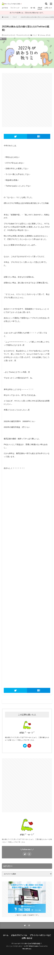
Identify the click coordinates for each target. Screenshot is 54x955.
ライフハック (14, 8)
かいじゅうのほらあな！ (33, 943)
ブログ (40, 8)
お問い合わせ (49, 8)
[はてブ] (38, 136)
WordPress (26, 949)
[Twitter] (15, 136)
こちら (32, 740)
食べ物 (33, 8)
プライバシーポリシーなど (40, 935)
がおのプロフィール (19, 935)
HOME (6, 17)
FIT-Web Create (32, 946)
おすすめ (5, 8)
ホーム (5, 935)
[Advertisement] (27, 100)
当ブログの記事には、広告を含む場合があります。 (27, 13)
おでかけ (25, 8)
